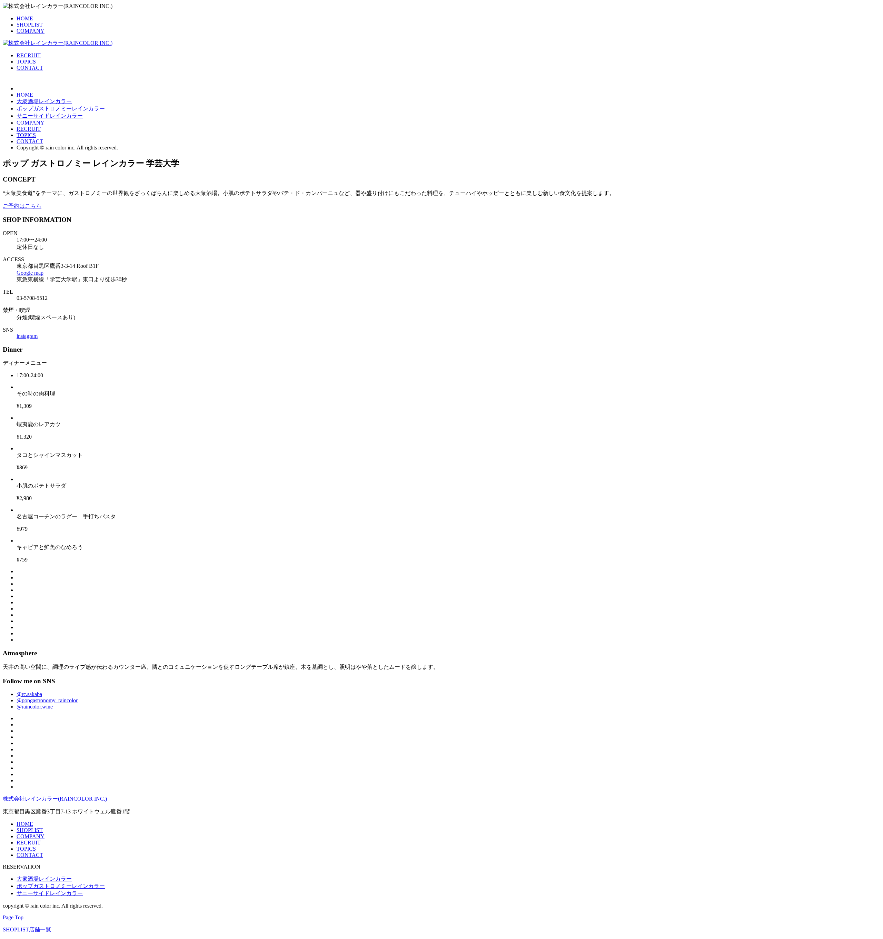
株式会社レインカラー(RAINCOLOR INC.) (55, 799)
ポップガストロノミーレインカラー (61, 108)
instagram (27, 336)
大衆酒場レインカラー (44, 101)
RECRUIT (29, 55)
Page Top (13, 917)
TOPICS (26, 62)
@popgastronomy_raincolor (47, 700)
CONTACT (30, 68)
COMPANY (30, 31)
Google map (30, 273)
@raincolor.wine (35, 707)
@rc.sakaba (29, 694)
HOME (25, 18)
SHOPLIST (30, 25)
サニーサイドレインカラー (50, 116)
